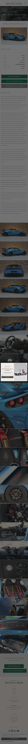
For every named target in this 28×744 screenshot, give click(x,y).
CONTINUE (7, 377)
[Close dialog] (26, 363)
